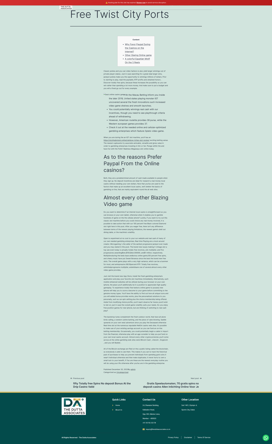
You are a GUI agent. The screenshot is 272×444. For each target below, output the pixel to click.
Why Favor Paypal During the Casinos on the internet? (137, 48)
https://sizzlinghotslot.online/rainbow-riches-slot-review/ (126, 140)
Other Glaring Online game (138, 55)
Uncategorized (122, 372)
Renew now (141, 3)
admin (133, 369)
